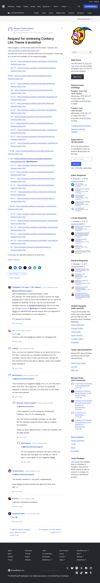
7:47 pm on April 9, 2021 (32, 513)
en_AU (13, 221)
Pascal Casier (76, 332)
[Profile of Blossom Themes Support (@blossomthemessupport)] (10, 30)
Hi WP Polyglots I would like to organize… (83, 227)
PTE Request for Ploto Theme (79, 195)
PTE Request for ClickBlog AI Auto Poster (82, 202)
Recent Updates (77, 437)
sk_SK (39, 32)
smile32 (15, 348)
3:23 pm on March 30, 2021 (45, 403)
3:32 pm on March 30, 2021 (39, 443)
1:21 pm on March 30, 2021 (26, 348)
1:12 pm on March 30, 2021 (23, 330)
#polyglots (87, 101)
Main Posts (77, 77)
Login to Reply (13, 274)
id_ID (13, 136)
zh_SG (13, 240)
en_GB (13, 227)
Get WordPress (90, 6)
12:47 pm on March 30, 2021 (50, 287)
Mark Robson (17, 375)
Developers (46, 556)
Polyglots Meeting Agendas (81, 126)
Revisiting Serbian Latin (82, 269)
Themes (27, 553)
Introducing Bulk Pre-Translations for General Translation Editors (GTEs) (82, 295)
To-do (24, 273)
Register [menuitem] (96, 1)
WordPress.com (83, 550)
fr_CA (13, 214)
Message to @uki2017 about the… (81, 281)
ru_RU (13, 83)
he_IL (13, 179)
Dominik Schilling (77, 328)
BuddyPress (81, 560)
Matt (79, 553)
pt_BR (13, 130)
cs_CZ (35, 32)
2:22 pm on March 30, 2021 (30, 375)
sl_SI (13, 172)
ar (12, 117)
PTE (41, 297)
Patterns (28, 560)
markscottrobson (26, 406)
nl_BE (13, 97)
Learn (44, 550)
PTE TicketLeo (79, 183)
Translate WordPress (17, 13)
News (9, 553)
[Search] (90, 52)
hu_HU (13, 234)
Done (73, 448)
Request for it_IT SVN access (79, 274)
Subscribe (76, 164)
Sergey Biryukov (77, 335)
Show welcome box (84, 19)
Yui (13, 331)
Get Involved (64, 550)
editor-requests (14, 260)
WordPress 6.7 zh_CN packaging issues (81, 287)
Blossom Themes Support (24, 28)
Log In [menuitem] (91, 1)
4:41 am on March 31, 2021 (27, 498)
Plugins (27, 556)
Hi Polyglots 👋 (79, 208)
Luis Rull (74, 367)
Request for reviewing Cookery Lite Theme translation (31, 40)
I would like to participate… (83, 250)
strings (14, 311)
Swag (62, 560)
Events (62, 553)
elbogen (34, 308)
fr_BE (13, 110)
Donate (63, 556)
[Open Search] (79, 6)
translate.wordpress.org (37, 305)
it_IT (13, 123)
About (10, 550)
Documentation (47, 553)
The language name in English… (81, 239)
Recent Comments (77, 441)
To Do (73, 444)
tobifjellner (32, 162)
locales (43, 56)
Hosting (10, 556)
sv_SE (26, 308)
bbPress (80, 556)
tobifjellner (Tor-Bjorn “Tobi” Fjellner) (26, 287)
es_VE (13, 143)
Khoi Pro (15, 499)
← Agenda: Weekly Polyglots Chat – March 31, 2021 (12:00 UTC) (20, 532)
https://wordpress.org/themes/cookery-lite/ (23, 51)
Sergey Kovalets (18, 514)
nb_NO (13, 192)
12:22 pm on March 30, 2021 (21, 30)
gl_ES (13, 198)
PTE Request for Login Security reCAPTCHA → (50, 531)
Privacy (10, 560)
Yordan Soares (18, 471)
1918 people (75, 462)
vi (41, 32)
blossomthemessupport (22, 291)
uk (12, 90)
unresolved (75, 181)
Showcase (28, 550)
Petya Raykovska (77, 325)
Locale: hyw (78, 245)
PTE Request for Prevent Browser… (82, 189)
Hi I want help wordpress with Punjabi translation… (82, 233)
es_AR (13, 61)
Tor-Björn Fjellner (77, 339)
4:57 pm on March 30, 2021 (32, 471)
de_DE (13, 68)
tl (11, 247)
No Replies (75, 451)
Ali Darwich (75, 342)
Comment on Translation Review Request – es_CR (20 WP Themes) (83, 393)
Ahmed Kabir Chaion (78, 363)
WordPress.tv (47, 560)
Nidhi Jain (74, 370)
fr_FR (13, 103)
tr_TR (13, 185)
